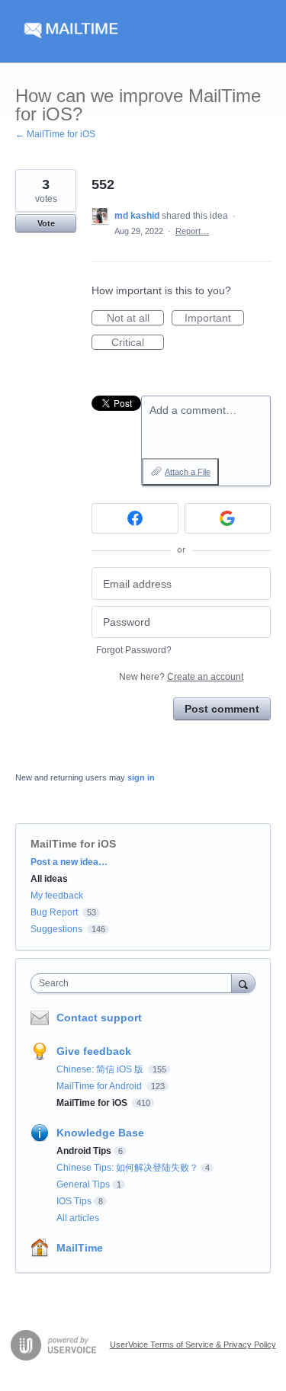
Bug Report (54, 912)
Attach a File (187, 471)
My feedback (57, 895)
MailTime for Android (100, 1086)
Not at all (135, 318)
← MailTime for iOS (55, 134)
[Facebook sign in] (135, 518)
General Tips (83, 1184)
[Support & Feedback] (143, 31)
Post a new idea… (69, 862)
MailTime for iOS (73, 844)
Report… (192, 231)
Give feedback (93, 1051)
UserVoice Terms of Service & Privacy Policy (193, 1344)
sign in (141, 777)
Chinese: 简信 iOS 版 (101, 1069)
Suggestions (56, 929)
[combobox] (134, 983)
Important (214, 318)
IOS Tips (74, 1201)
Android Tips (83, 1151)
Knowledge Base (100, 1133)
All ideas (49, 878)
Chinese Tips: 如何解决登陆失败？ (127, 1167)
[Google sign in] (228, 518)
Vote (46, 223)
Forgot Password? (134, 650)
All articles (77, 1218)
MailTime (79, 1248)
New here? (181, 676)
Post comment (222, 709)
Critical (137, 343)
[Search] (243, 982)
